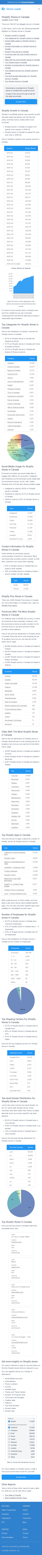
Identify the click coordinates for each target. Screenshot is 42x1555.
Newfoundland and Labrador (16, 706)
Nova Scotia (9, 694)
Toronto (14, 776)
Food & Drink (12, 374)
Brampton (15, 809)
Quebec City (16, 816)
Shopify (23, 24)
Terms (25, 1537)
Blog (24, 1522)
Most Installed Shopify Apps (16, 1498)
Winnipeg (14, 805)
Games (10, 418)
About (25, 1510)
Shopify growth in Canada (15, 35)
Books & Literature (14, 422)
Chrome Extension (27, 2)
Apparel (10, 363)
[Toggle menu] (39, 9)
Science (10, 430)
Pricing (4, 1533)
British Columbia (11, 683)
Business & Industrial (15, 396)
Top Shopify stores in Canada (16, 81)
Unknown (15, 787)
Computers (11, 411)
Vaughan (14, 813)
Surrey (14, 820)
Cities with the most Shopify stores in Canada (22, 60)
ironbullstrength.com (19, 1342)
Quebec (8, 680)
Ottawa (14, 783)
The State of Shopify (13, 1495)
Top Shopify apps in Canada (16, 62)
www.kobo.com (17, 1292)
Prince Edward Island (13, 709)
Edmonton (15, 801)
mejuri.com (15, 1267)
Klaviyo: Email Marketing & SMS (14, 863)
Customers (27, 1518)
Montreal (14, 779)
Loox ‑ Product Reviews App (15, 894)
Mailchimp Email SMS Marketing (12, 880)
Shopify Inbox (9, 858)
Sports (10, 378)
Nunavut (8, 724)
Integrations (6, 1518)
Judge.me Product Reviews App (14, 853)
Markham (15, 824)
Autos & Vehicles (13, 404)
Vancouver (15, 790)
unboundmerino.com (19, 1317)
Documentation (7, 1537)
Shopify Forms (10, 875)
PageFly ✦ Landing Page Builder (13, 885)
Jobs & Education (14, 426)
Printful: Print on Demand (14, 890)
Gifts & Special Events (15, 407)
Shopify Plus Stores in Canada (17, 52)
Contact (26, 1514)
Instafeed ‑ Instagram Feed (14, 867)
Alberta (7, 687)
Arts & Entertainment (15, 381)
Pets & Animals (13, 400)
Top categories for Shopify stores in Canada (22, 38)
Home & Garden (13, 367)
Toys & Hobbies (13, 393)
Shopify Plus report (9, 605)
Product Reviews (10, 871)
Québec (8, 713)
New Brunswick (11, 702)
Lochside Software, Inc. (11, 1550)
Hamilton (14, 827)
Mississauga (15, 798)
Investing (5, 1514)
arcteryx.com (16, 1242)
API (3, 1522)
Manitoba (8, 691)
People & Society (14, 389)
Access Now (21, 102)
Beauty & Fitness (13, 370)
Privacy (25, 1533)
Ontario (7, 676)
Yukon (7, 717)
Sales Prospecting (9, 1510)
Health (10, 385)
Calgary (14, 794)
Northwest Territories (13, 720)
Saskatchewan (10, 698)
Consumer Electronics (16, 415)
